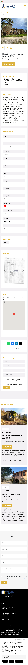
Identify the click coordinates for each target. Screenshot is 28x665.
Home (2, 13)
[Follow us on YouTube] (8, 596)
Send (6, 387)
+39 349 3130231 (17, 629)
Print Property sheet (15, 348)
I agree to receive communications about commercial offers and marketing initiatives (13, 383)
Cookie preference (16, 651)
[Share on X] (20, 343)
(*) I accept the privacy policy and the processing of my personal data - (14, 380)
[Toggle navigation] (25, 6)
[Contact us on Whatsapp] (11, 596)
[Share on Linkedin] (16, 343)
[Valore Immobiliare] (8, 6)
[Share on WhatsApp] (8, 343)
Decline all (11, 661)
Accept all (5, 661)
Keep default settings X (21, 639)
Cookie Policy (5, 653)
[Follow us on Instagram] (5, 596)
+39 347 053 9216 (18, 631)
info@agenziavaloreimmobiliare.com (10, 632)
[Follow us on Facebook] (2, 596)
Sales (7, 13)
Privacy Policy (21, 380)
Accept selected (19, 661)
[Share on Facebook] (12, 343)
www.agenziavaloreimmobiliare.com (10, 634)
